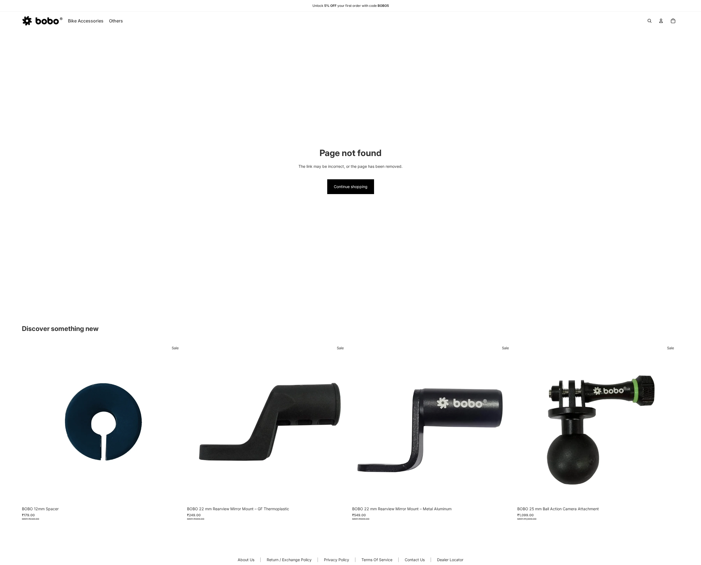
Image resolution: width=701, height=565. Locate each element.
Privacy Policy (336, 559)
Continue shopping (350, 186)
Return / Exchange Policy (289, 559)
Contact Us (415, 559)
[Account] (661, 21)
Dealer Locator (450, 559)
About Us (246, 559)
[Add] (175, 495)
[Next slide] (506, 423)
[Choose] (505, 495)
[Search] (649, 21)
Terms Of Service (376, 559)
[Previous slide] (360, 423)
